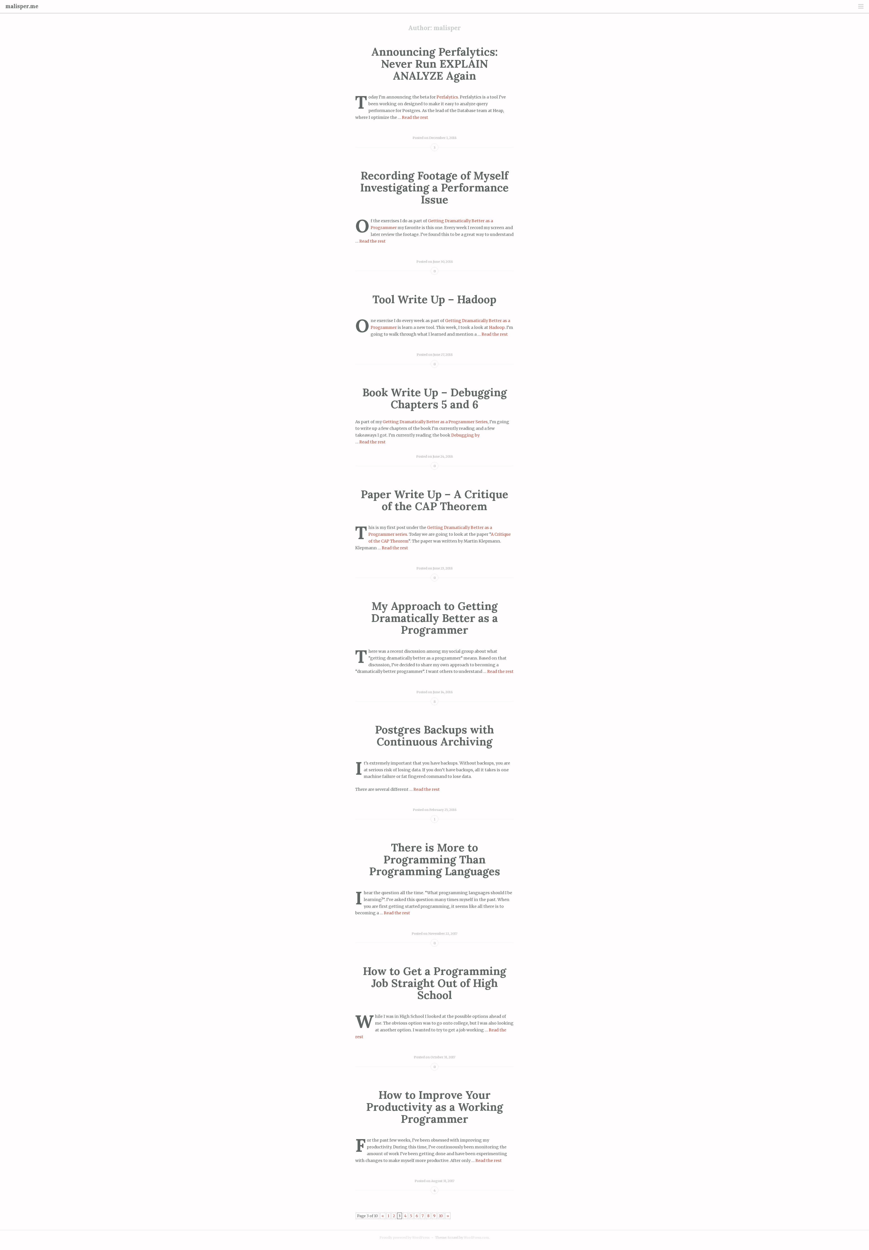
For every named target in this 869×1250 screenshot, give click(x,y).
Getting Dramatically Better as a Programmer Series (435, 421)
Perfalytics (447, 97)
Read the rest (415, 117)
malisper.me (21, 6)
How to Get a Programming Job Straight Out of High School (434, 983)
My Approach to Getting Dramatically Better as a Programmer (434, 618)
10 (441, 1216)
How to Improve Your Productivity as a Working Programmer (434, 1107)
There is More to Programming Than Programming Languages (434, 859)
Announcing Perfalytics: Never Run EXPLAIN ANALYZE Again (434, 64)
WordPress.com (476, 1238)
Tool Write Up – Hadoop (434, 299)
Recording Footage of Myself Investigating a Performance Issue (434, 187)
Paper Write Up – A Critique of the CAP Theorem (434, 500)
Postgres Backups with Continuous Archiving (434, 735)
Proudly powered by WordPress (405, 1238)
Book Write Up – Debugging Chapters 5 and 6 (434, 398)
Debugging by (465, 435)
